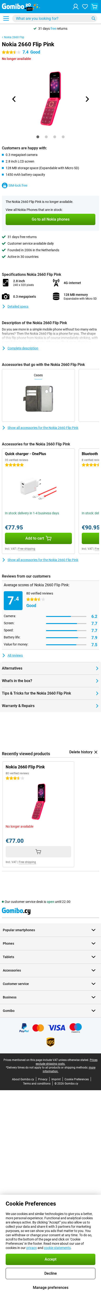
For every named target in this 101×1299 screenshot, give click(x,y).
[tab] (37, 136)
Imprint (56, 1079)
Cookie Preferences (77, 1079)
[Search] (93, 18)
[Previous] (14, 99)
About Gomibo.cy (23, 1079)
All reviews (15, 655)
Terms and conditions (36, 1083)
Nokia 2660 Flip (14, 37)
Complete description (23, 348)
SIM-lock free (17, 185)
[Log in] (75, 6)
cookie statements (57, 1248)
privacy (31, 1248)
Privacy (42, 1079)
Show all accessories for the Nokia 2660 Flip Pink (43, 428)
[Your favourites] (85, 6)
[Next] (87, 99)
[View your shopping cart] (94, 6)
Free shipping (26, 548)
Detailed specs (18, 306)
